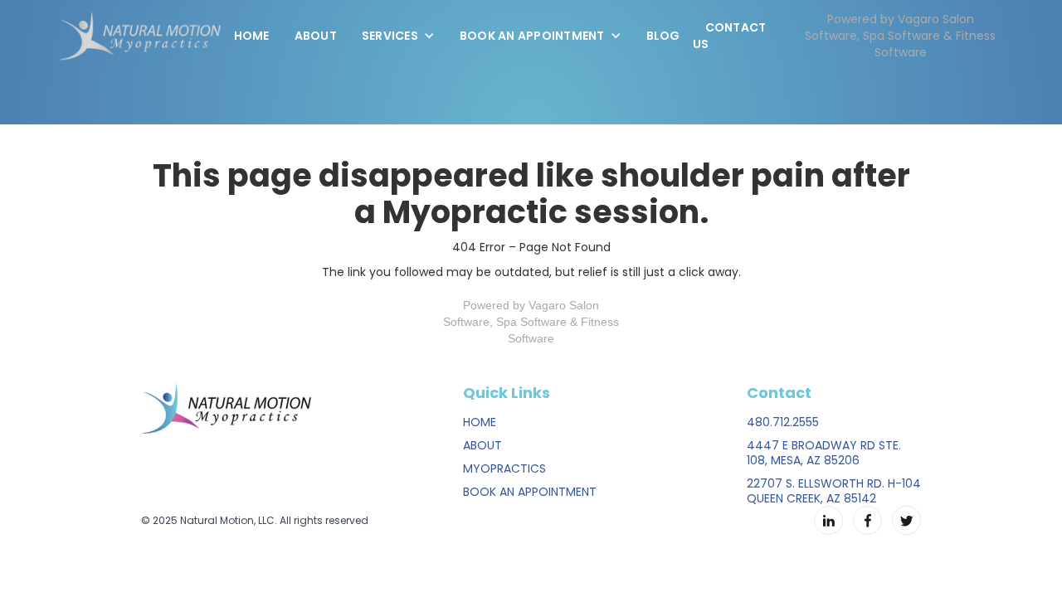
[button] (398, 35)
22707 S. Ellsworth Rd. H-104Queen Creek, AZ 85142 (834, 491)
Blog (663, 35)
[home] (140, 35)
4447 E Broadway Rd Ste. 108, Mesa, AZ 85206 (824, 453)
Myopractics (504, 468)
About (316, 35)
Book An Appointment (530, 491)
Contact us (730, 35)
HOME (479, 422)
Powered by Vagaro (514, 305)
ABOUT (482, 445)
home (252, 35)
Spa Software (531, 321)
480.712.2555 (783, 422)
